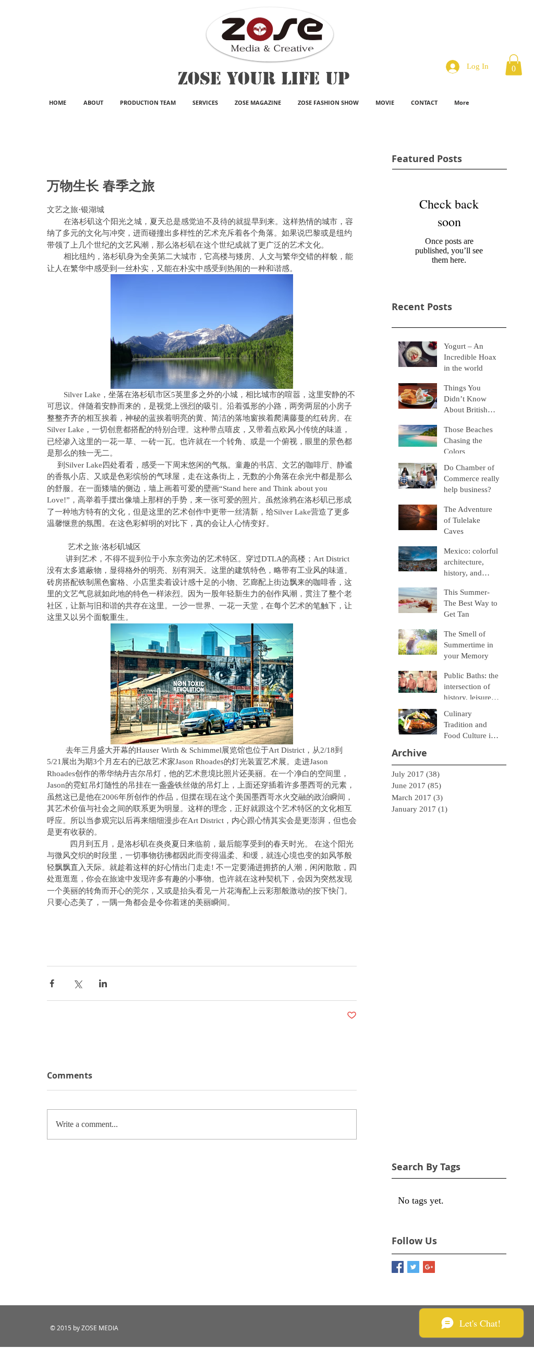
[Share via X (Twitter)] (77, 983)
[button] (514, 65)
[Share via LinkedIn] (103, 983)
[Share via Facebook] (52, 983)
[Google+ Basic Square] (429, 1267)
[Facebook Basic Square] (398, 1267)
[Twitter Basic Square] (413, 1267)
